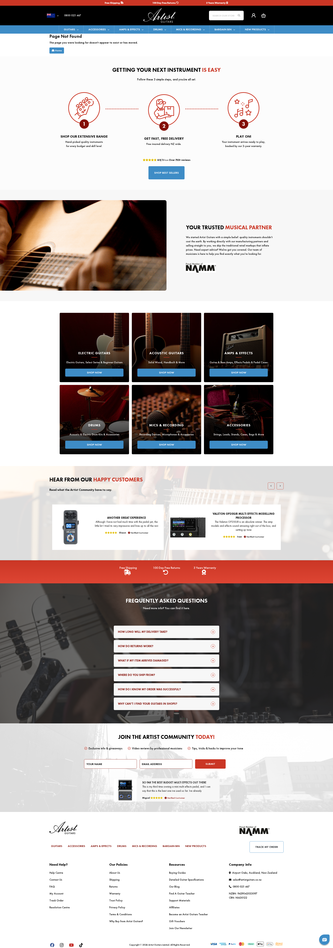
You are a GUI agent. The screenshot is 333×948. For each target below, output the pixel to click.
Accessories (97, 29)
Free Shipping (112, 2)
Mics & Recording (188, 29)
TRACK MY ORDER (266, 847)
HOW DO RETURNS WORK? (135, 646)
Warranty (114, 893)
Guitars (69, 29)
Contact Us (55, 879)
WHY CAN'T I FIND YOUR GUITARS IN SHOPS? (147, 704)
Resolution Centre (59, 907)
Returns (113, 886)
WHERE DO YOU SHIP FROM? (136, 675)
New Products (255, 29)
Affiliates (174, 907)
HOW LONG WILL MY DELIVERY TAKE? (142, 632)
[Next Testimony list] (280, 485)
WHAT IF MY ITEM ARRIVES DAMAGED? (143, 660)
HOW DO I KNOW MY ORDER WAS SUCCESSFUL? (149, 689)
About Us (114, 873)
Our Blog (174, 886)
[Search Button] (239, 15)
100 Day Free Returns (164, 2)
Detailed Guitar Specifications (186, 879)
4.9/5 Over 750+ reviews (173, 160)
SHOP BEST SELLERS (166, 173)
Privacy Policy (117, 907)
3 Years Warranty (216, 2)
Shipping (114, 879)
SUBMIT (210, 764)
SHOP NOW (94, 372)
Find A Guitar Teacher (182, 893)
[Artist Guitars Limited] (166, 15)
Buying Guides (177, 873)
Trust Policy (116, 900)
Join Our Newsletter (180, 928)
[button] (263, 15)
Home (58, 50)
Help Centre (56, 873)
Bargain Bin (223, 29)
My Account (56, 893)
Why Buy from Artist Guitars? (126, 921)
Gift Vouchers (177, 921)
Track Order (56, 900)
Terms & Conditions (120, 914)
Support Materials (179, 900)
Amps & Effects (129, 29)
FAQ (52, 886)
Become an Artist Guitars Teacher (188, 914)
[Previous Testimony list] (271, 485)
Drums (158, 29)
